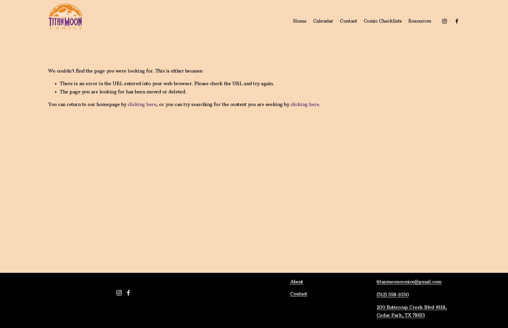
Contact (348, 21)
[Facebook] (457, 21)
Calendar (323, 21)
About (296, 282)
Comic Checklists (383, 21)
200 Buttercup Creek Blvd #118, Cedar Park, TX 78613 (412, 311)
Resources (419, 21)
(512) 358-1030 (393, 294)
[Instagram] (444, 21)
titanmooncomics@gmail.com (409, 282)
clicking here (142, 104)
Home (299, 21)
